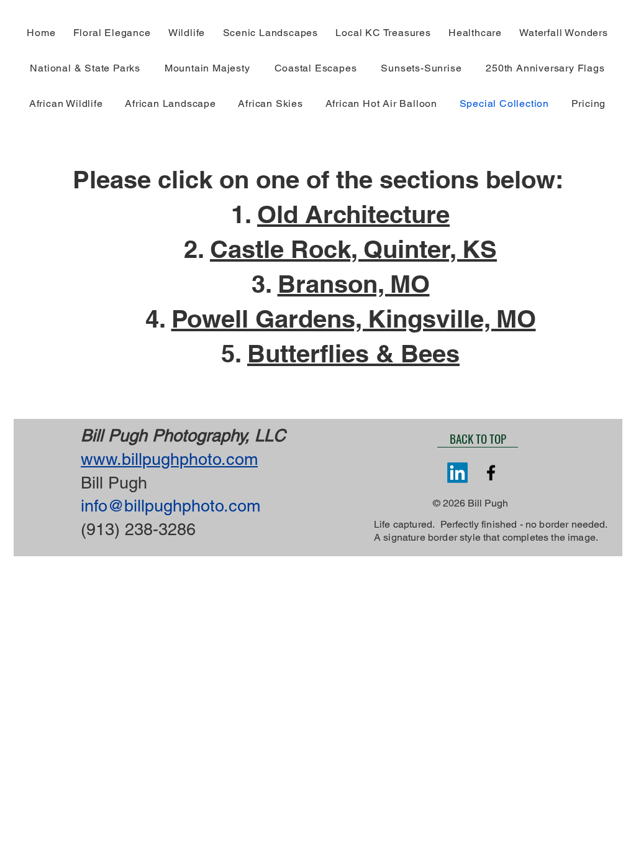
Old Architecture (353, 214)
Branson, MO (354, 283)
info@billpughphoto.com (170, 505)
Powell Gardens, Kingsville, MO (353, 318)
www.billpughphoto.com (169, 459)
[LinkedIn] (457, 472)
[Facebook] (491, 472)
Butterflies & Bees (353, 353)
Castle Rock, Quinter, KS (353, 249)
